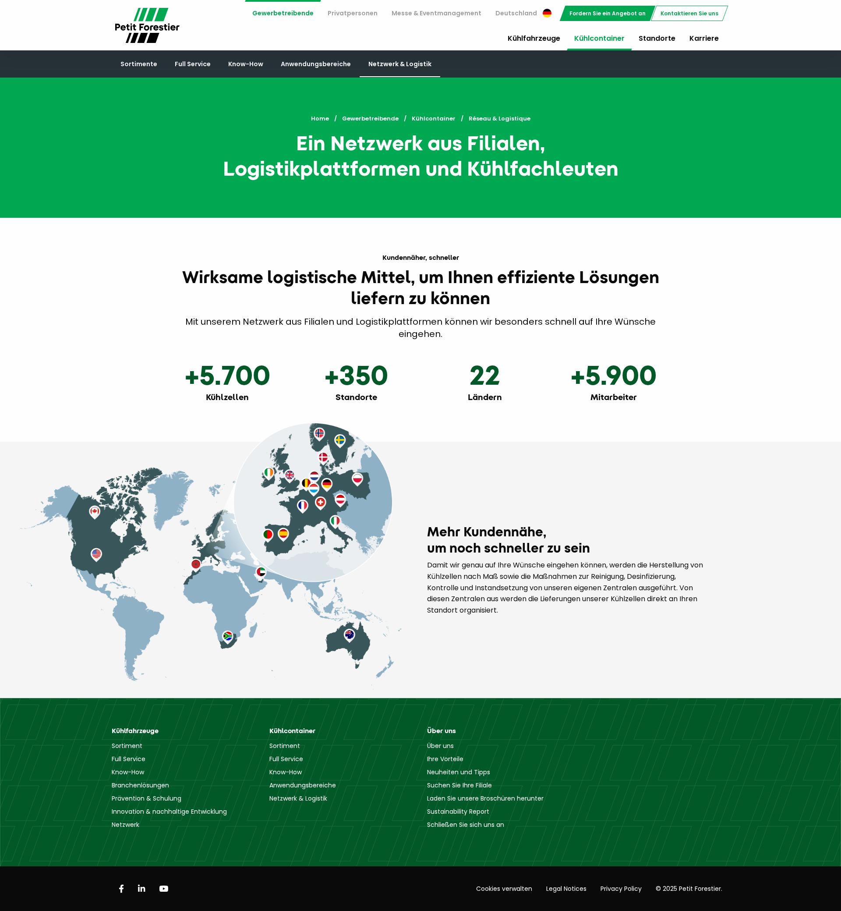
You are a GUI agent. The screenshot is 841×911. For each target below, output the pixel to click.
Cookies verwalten (504, 888)
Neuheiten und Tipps (458, 772)
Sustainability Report (458, 811)
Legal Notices (566, 888)
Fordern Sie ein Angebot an (607, 13)
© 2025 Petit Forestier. (689, 888)
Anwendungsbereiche (316, 64)
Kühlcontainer (599, 38)
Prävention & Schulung (146, 798)
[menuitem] (283, 13)
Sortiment (127, 745)
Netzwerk (125, 824)
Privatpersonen (353, 13)
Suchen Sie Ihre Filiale (459, 785)
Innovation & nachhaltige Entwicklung (169, 811)
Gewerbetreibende (283, 13)
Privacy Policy (621, 888)
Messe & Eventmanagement (436, 13)
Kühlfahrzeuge (534, 38)
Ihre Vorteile (445, 759)
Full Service (193, 64)
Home (320, 118)
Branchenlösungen (140, 785)
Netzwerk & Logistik (399, 64)
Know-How (245, 64)
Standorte (657, 38)
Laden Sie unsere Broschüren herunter (485, 798)
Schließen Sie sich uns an (465, 824)
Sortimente (138, 64)
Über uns (440, 745)
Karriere (704, 38)
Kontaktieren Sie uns (689, 13)
